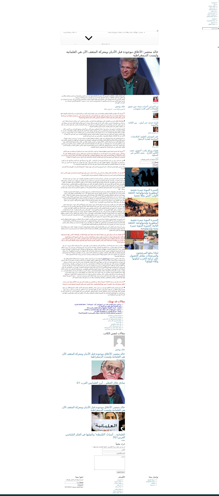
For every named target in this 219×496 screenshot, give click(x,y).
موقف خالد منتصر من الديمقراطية (112, 327)
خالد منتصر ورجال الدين (115, 326)
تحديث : (114, 109)
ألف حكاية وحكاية (211, 16)
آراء (215, 4)
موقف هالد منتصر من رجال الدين (113, 329)
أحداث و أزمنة (212, 13)
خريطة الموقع (212, 24)
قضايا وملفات (212, 9)
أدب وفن (213, 11)
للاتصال (214, 19)
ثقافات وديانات (212, 6)
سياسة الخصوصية (211, 20)
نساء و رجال (212, 8)
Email (156, 162)
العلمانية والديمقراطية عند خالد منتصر (112, 319)
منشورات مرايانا (211, 14)
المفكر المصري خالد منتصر (114, 320)
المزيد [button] (156, 158)
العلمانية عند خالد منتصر (115, 317)
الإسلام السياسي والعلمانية (114, 315)
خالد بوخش (120, 106)
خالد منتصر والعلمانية (116, 324)
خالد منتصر (118, 322)
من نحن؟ (213, 22)
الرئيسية (213, 2)
